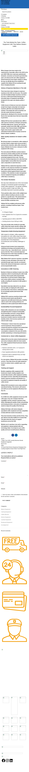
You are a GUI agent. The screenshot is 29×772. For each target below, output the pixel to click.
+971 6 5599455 (5, 2)
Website (3, 488)
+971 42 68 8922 (5, 3)
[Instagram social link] (3, 6)
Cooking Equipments (7, 685)
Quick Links (5, 668)
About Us (4, 673)
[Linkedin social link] (5, 6)
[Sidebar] (2, 770)
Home (2, 40)
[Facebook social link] (2, 6)
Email (3, 483)
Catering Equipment (6, 511)
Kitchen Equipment (6, 517)
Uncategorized (4, 525)
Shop (3, 671)
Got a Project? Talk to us (8, 23)
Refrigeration (5, 690)
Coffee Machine (8, 40)
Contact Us (4, 679)
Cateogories (6, 683)
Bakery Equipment (5, 509)
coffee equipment (14, 396)
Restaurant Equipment (6, 522)
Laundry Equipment (6, 519)
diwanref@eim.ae (5, 0)
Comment (4, 461)
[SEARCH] (26, 11)
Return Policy (5, 676)
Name (3, 477)
